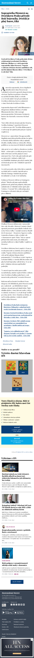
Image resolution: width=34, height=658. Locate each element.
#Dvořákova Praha (8, 341)
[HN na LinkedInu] (19, 604)
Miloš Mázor (10, 527)
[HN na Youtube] (24, 604)
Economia (4, 624)
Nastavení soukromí (19, 624)
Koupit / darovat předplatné (9, 634)
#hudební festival (20, 341)
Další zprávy (17, 581)
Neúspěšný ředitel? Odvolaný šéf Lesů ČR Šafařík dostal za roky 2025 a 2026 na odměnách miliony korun (16, 507)
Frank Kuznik (8, 25)
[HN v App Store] (19, 612)
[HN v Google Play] (7, 612)
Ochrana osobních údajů (20, 619)
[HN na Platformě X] (11, 604)
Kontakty (4, 619)
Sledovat (11, 82)
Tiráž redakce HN (6, 622)
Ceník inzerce (5, 629)
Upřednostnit (23, 82)
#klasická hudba (7, 344)
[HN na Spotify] (21, 604)
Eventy (3, 636)
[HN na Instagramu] (16, 604)
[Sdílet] (29, 9)
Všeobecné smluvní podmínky (21, 627)
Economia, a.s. (12, 595)
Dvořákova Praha (26, 53)
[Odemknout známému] (32, 9)
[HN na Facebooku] (14, 604)
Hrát (11, 372)
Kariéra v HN (5, 627)
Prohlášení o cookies (19, 622)
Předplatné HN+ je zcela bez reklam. (24, 452)
